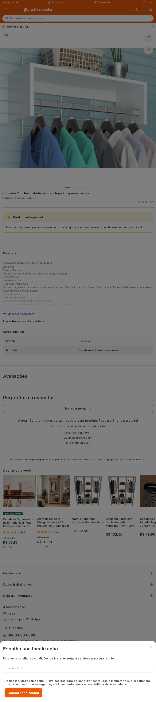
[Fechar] (151, 647)
